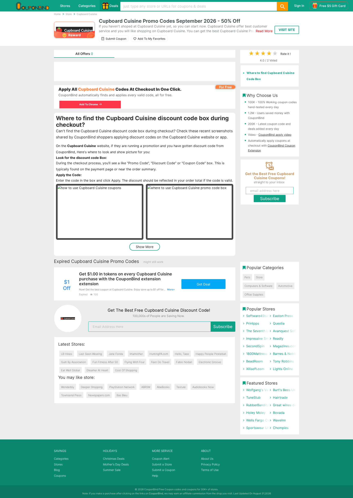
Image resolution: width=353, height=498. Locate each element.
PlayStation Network (122, 387)
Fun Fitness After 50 (105, 362)
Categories (87, 6)
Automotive (285, 285)
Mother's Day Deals (116, 464)
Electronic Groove (210, 362)
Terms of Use (210, 470)
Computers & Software (259, 285)
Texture (181, 387)
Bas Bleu (122, 395)
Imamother (136, 353)
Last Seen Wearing (90, 353)
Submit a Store (162, 464)
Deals (113, 6)
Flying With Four (134, 362)
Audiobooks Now (203, 387)
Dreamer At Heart (97, 370)
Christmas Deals (113, 458)
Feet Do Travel (160, 362)
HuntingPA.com (159, 353)
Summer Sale (112, 470)
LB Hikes (66, 353)
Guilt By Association (73, 362)
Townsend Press (71, 395)
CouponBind (156, 493)
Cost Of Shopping (126, 370)
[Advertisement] (144, 71)
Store (259, 277)
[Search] (282, 6)
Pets (247, 277)
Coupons (60, 475)
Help (155, 475)
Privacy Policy (210, 464)
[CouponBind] (35, 5)
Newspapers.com (99, 395)
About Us (207, 458)
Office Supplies (254, 294)
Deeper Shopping (92, 387)
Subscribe (222, 326)
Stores (65, 6)
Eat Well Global (70, 370)
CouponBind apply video (274, 134)
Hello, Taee (182, 353)
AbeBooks (163, 387)
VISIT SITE (287, 30)
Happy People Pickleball (211, 353)
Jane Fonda (116, 353)
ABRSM (145, 387)
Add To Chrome (87, 104)
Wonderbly (67, 387)
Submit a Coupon (163, 470)
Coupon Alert (160, 458)
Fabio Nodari (184, 362)
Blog (57, 470)
